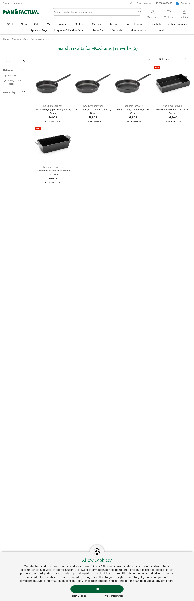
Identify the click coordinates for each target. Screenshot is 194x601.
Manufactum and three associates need (49, 566)
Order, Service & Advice (151, 3)
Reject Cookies (78, 595)
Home (6, 38)
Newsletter (18, 3)
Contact (7, 3)
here (170, 580)
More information (114, 595)
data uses (133, 566)
